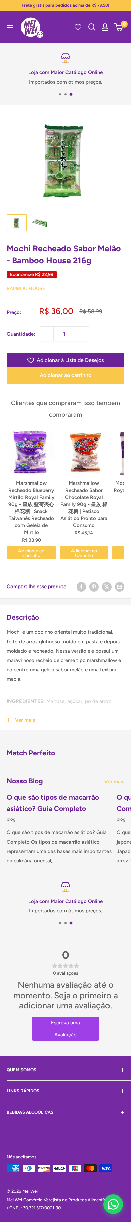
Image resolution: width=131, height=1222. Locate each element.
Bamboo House (26, 288)
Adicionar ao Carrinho (31, 553)
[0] (119, 27)
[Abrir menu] (10, 27)
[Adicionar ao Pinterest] (94, 586)
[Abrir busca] (92, 27)
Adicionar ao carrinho (65, 375)
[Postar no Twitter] (107, 586)
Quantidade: (21, 334)
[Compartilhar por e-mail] (119, 586)
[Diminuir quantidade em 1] (46, 334)
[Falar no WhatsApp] (113, 1204)
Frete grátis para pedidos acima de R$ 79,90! (65, 5)
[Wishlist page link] (78, 27)
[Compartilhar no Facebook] (81, 586)
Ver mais (114, 782)
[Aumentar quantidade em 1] (82, 334)
